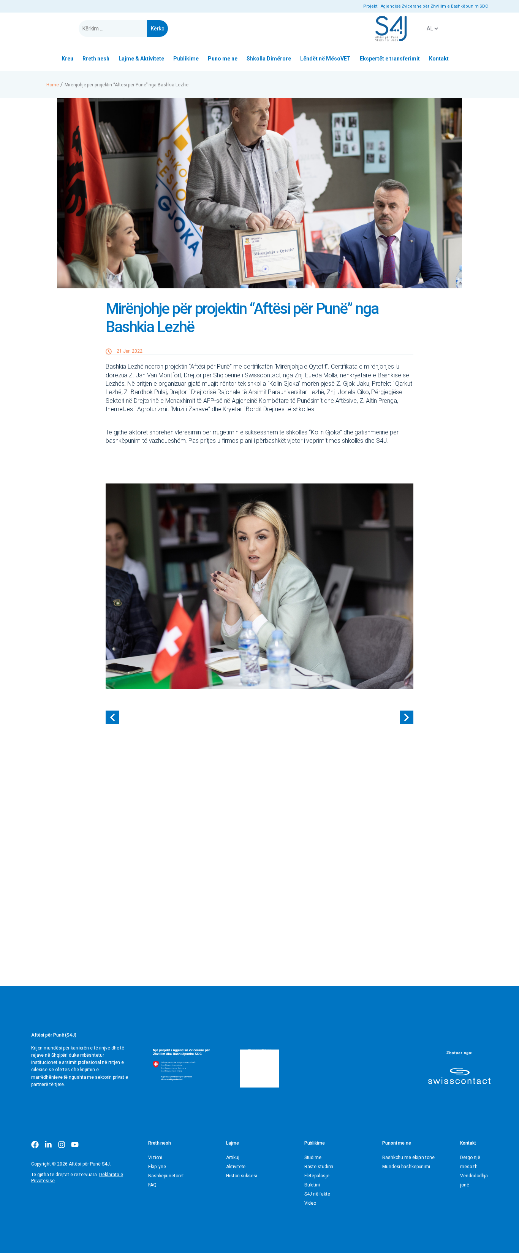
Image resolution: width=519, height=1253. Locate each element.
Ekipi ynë (157, 1166)
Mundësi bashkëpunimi (406, 1166)
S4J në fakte (317, 1194)
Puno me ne (222, 59)
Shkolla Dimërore (269, 59)
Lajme (232, 1143)
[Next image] (406, 717)
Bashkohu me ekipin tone (408, 1157)
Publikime (186, 59)
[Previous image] (112, 717)
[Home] (391, 29)
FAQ (152, 1185)
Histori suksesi (241, 1175)
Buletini (312, 1185)
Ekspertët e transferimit (390, 59)
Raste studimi (319, 1166)
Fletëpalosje (316, 1175)
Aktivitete (235, 1166)
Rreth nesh (95, 59)
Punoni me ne (396, 1143)
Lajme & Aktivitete (141, 59)
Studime (312, 1157)
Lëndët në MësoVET (325, 59)
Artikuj (232, 1157)
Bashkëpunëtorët (166, 1175)
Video (310, 1203)
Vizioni (155, 1157)
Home (52, 84)
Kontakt (439, 59)
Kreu (67, 59)
